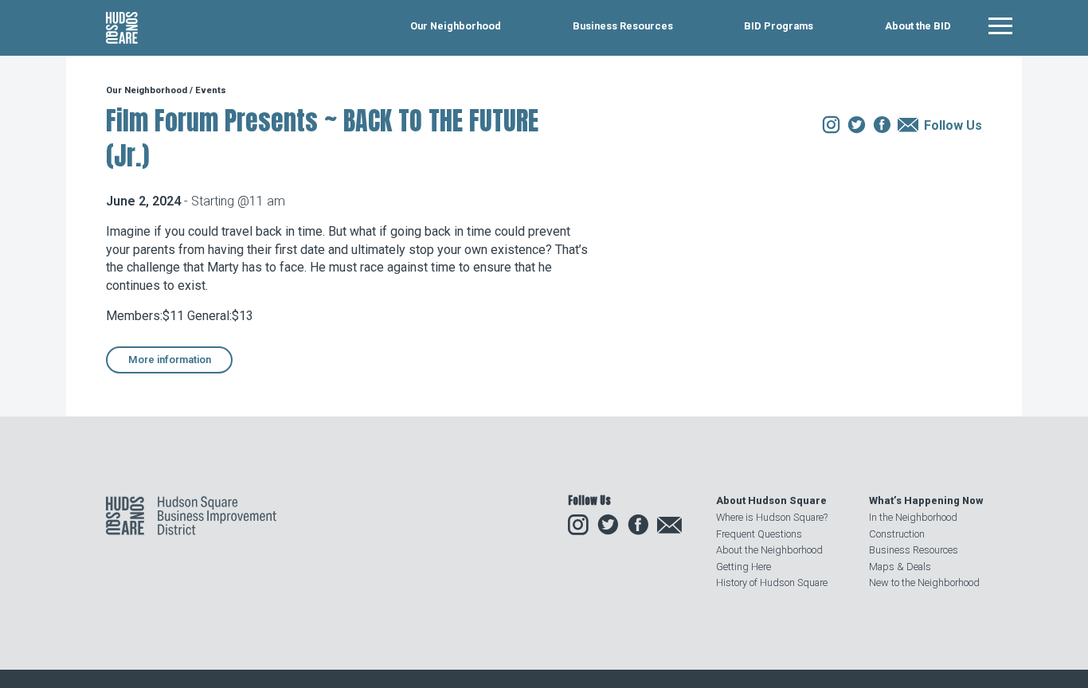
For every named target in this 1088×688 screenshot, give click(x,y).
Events (210, 90)
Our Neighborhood (455, 27)
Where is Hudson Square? (772, 517)
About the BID (918, 27)
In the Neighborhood (913, 517)
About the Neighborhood (769, 550)
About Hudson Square (771, 500)
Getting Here (743, 567)
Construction (897, 534)
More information (169, 360)
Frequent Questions (759, 534)
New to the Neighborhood (924, 582)
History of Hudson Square (772, 582)
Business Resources (623, 27)
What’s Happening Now (926, 500)
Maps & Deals (900, 567)
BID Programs (778, 27)
